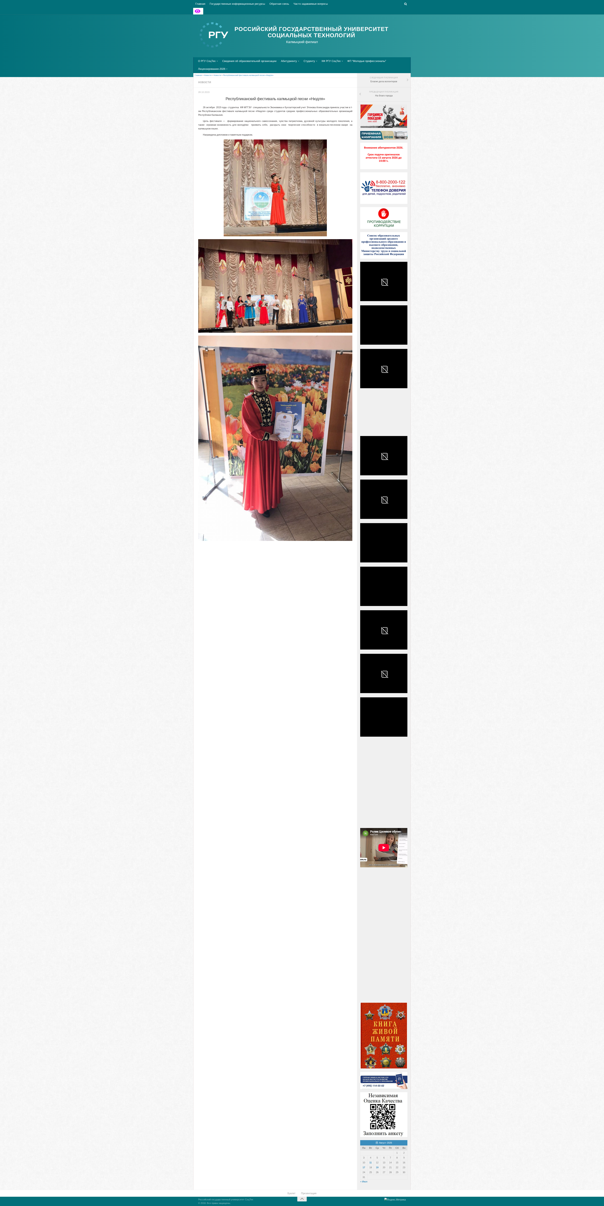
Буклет (291, 1193)
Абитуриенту (289, 61)
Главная (200, 3)
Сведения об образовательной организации (249, 61)
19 (377, 1167)
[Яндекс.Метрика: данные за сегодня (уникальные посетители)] (395, 1200)
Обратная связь (279, 3)
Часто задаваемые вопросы (311, 3)
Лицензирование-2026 (211, 68)
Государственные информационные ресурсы (237, 3)
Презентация (308, 1193)
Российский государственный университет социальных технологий (312, 32)
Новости (204, 82)
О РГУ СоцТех (207, 61)
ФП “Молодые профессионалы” (366, 61)
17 (364, 1167)
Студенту (309, 61)
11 (370, 1162)
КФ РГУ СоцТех (331, 61)
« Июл (363, 1181)
